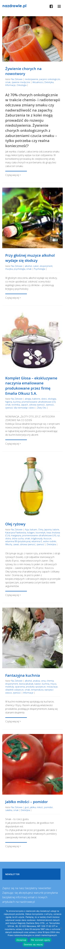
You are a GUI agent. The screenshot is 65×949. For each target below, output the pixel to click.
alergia (28, 398)
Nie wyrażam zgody (40, 940)
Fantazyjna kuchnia (22, 675)
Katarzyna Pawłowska (15, 532)
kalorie (56, 529)
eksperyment (46, 266)
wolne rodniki (49, 541)
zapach (24, 404)
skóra (8, 538)
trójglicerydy (36, 538)
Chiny (40, 529)
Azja (27, 529)
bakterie (36, 398)
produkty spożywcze (36, 686)
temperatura (37, 689)
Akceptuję (21, 940)
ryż (58, 535)
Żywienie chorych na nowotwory (23, 71)
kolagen (31, 532)
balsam (33, 529)
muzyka (9, 268)
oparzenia (20, 686)
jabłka (33, 807)
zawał (16, 544)
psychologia (19, 268)
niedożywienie (31, 79)
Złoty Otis (41, 407)
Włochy (8, 544)
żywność (50, 404)
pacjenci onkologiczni (49, 79)
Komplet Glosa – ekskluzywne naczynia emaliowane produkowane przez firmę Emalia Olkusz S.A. (31, 385)
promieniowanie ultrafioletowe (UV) (38, 401)
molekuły (9, 686)
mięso (53, 683)
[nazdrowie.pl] (14, 5)
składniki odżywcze (14, 689)
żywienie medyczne (21, 82)
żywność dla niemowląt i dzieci (20, 407)
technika (16, 404)
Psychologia (39, 268)
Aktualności (37, 82)
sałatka (8, 810)
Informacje (10, 85)
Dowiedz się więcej (33, 944)
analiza (36, 680)
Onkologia (21, 85)
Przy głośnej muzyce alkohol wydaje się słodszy (30, 258)
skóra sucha (18, 538)
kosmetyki (41, 532)
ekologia (52, 398)
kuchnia (17, 401)
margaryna (16, 535)
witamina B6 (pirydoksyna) (17, 541)
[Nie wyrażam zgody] (61, 928)
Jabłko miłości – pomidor (26, 801)
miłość (40, 807)
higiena (8, 401)
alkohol (28, 266)
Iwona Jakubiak (26, 683)
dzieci (44, 398)
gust (27, 807)
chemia (50, 680)
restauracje (52, 686)
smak (8, 82)
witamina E (36, 541)
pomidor (48, 807)
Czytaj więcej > (13, 175)
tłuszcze (47, 538)
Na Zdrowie (17, 79)
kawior (37, 683)
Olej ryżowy (15, 523)
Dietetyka (49, 82)
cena (43, 680)
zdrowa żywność (37, 404)
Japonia (48, 529)
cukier (36, 266)
